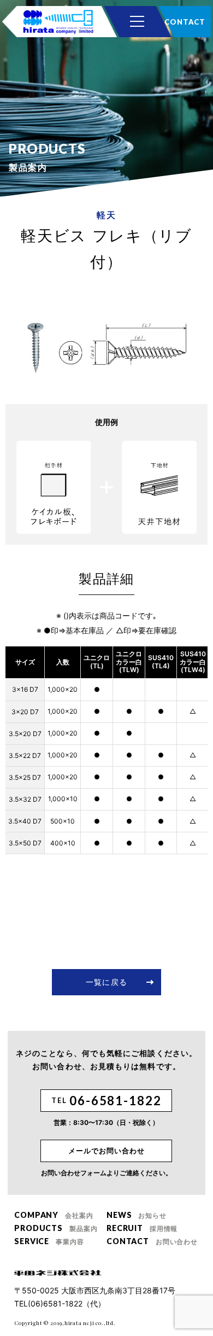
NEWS (136, 1215)
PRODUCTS (55, 1228)
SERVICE (49, 1241)
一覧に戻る (106, 982)
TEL (106, 1100)
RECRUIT (141, 1228)
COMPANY (53, 1215)
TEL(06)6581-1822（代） (59, 1303)
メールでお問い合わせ (106, 1150)
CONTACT (184, 21)
